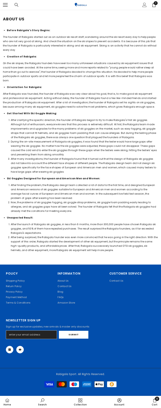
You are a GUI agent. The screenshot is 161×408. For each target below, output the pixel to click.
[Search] (16, 5)
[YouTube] (20, 349)
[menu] (5, 5)
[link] (42, 402)
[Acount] (144, 5)
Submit (74, 334)
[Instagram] (9, 349)
